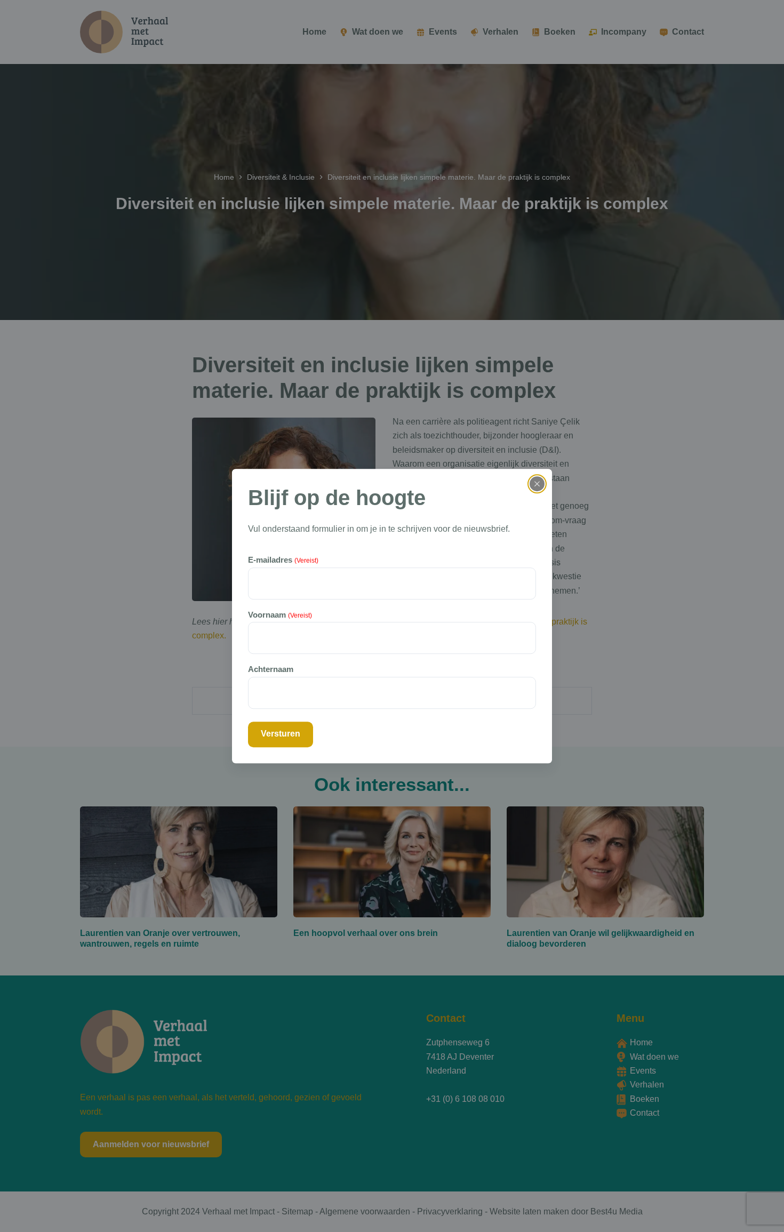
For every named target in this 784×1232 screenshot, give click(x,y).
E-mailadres (283, 560)
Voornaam (280, 614)
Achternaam (270, 669)
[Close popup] (537, 483)
